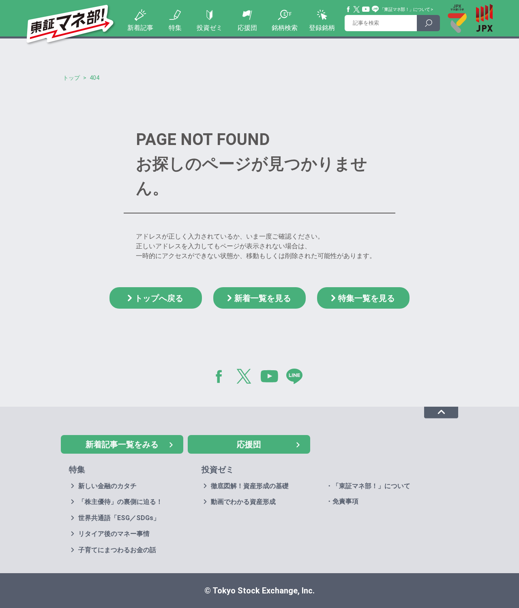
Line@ (375, 9)
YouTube (366, 9)
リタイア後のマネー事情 (114, 534)
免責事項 (345, 501)
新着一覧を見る (262, 298)
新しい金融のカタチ (107, 486)
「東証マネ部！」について (405, 9)
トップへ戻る (159, 298)
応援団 (247, 28)
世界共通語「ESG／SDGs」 (119, 518)
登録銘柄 (322, 28)
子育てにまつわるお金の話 (117, 550)
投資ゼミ (210, 28)
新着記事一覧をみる (122, 444)
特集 (175, 28)
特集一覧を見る (366, 298)
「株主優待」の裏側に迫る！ (120, 502)
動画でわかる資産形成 (243, 502)
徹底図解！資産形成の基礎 (250, 486)
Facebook (349, 9)
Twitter (357, 9)
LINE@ (297, 377)
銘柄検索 (285, 28)
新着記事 (140, 28)
